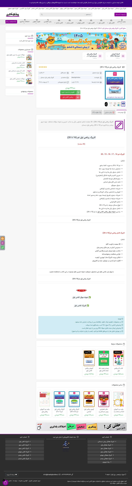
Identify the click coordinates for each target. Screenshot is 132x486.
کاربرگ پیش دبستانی (120, 9)
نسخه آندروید (10, 475)
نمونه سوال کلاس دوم (94, 9)
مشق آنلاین (122, 28)
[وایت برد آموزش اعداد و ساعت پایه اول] (118, 399)
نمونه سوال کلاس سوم (81, 9)
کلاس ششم (59, 23)
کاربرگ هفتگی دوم (106, 448)
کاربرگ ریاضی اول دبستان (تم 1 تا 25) (108, 28)
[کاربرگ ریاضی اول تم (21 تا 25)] (74, 399)
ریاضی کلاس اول (68, 97)
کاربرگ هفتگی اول (106, 445)
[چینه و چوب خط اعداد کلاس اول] (103, 358)
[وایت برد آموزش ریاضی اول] (44, 399)
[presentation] (106, 104)
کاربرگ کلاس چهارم (23, 452)
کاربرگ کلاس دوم (24, 445)
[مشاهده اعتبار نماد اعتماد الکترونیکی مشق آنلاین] (66, 446)
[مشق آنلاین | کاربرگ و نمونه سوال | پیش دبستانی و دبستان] (12, 14)
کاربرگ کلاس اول (24, 442)
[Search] (42, 14)
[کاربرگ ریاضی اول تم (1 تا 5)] (59, 399)
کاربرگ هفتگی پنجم (106, 459)
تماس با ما (9, 481)
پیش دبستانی (121, 22)
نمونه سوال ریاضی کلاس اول (106, 212)
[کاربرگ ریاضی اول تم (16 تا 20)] (115, 85)
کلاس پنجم (70, 23)
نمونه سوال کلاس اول (108, 9)
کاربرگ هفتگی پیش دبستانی (106, 442)
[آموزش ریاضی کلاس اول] (89, 358)
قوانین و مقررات (23, 481)
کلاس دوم (102, 23)
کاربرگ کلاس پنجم (23, 455)
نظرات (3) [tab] (96, 112)
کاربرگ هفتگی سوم (106, 452)
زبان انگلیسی (47, 22)
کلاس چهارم (80, 23)
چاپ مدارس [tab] (108, 112)
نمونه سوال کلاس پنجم (52, 9)
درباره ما (15, 481)
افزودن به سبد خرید (67, 92)
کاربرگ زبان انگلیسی (25, 9)
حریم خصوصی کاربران (35, 481)
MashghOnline (76, 78)
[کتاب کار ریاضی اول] (118, 358)
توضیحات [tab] (120, 112)
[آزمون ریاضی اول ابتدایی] (89, 399)
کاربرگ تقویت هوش (13, 9)
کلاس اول (111, 23)
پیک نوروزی (106, 462)
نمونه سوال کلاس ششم (38, 9)
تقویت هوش (36, 22)
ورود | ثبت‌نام (120, 14)
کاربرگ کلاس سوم (24, 448)
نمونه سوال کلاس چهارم (66, 9)
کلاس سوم (91, 23)
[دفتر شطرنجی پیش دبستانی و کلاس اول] (103, 399)
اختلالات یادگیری (24, 22)
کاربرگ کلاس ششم (23, 459)
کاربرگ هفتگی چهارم (106, 455)
